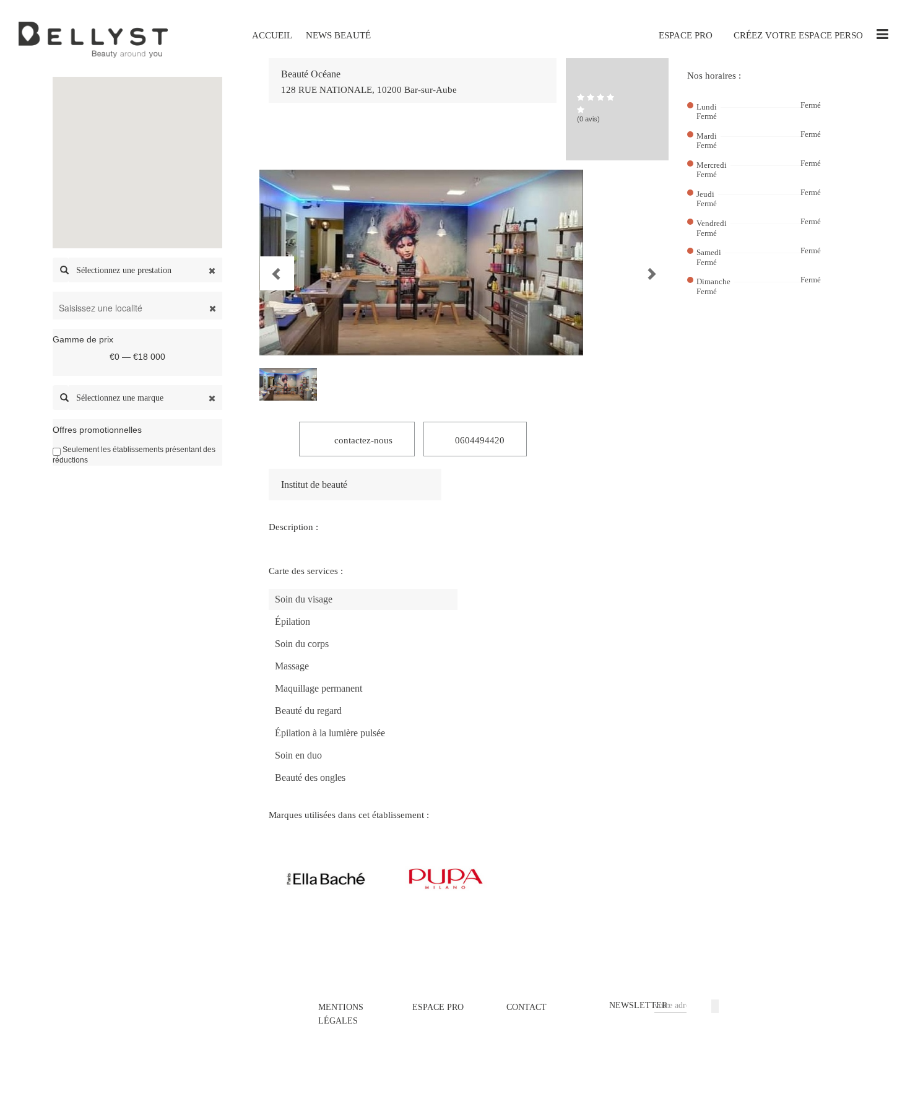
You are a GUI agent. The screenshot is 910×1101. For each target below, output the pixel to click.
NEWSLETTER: (639, 1005)
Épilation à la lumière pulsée (330, 733)
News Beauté (338, 35)
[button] (266, 262)
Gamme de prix (83, 339)
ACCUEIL (272, 35)
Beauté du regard (308, 710)
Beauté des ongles (310, 777)
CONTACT (526, 1007)
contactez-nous (362, 440)
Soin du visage (303, 599)
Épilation (292, 621)
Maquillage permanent (318, 688)
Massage (292, 666)
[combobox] (145, 270)
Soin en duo (298, 755)
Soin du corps (302, 643)
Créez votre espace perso (798, 35)
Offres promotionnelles (97, 430)
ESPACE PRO (686, 35)
